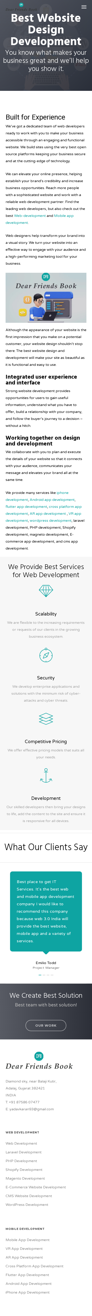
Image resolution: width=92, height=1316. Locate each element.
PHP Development (21, 1161)
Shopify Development (24, 1170)
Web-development (30, 216)
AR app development (48, 513)
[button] (84, 6)
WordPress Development (27, 1205)
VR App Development (24, 1248)
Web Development (21, 1143)
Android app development (52, 500)
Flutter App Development (27, 1275)
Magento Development (25, 1178)
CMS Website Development (29, 1196)
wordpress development (50, 520)
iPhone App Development (28, 1292)
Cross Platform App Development (34, 1266)
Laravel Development (24, 1152)
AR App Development (24, 1257)
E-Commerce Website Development (36, 1187)
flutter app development (26, 506)
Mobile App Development (28, 1240)
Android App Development (29, 1283)
